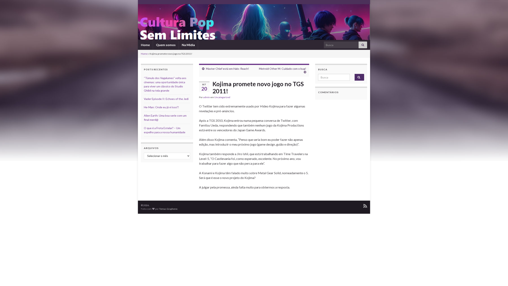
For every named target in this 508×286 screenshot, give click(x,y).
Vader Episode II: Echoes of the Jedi (166, 98)
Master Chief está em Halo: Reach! (227, 68)
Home (145, 45)
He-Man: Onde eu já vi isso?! (161, 107)
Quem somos (166, 45)
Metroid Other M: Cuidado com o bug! (282, 68)
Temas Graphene (168, 208)
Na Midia (188, 45)
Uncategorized (222, 97)
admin (206, 97)
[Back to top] (499, 277)
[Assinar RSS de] (365, 205)
